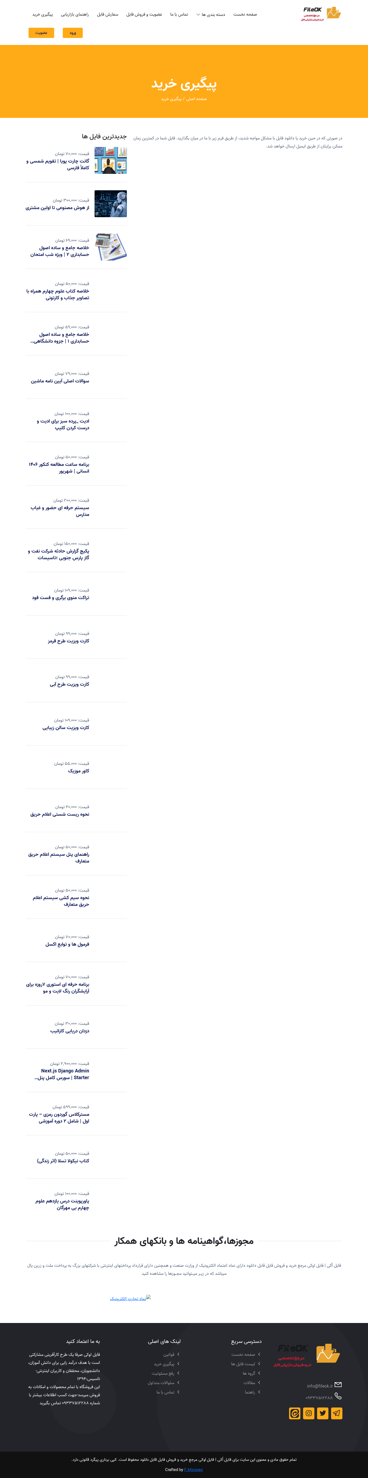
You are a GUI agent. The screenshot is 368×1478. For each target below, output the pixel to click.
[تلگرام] (336, 1413)
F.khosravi (193, 1469)
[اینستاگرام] (308, 1413)
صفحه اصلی (196, 98)
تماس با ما (179, 14)
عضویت (41, 32)
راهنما (250, 1392)
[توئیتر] (322, 1413)
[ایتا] (294, 1413)
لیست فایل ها (243, 1364)
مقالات (249, 1382)
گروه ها (249, 1373)
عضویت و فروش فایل (144, 14)
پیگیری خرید (42, 14)
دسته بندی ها (213, 14)
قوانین (168, 1354)
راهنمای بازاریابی (75, 14)
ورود (73, 32)
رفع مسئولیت (163, 1373)
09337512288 (319, 1397)
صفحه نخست (245, 14)
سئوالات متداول (161, 1382)
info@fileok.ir (320, 1386)
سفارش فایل (107, 14)
